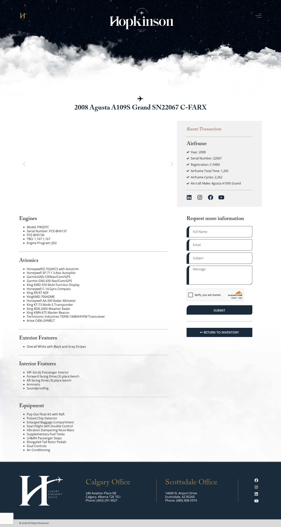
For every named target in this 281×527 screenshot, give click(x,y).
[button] (24, 164)
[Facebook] (210, 197)
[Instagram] (200, 197)
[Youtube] (221, 197)
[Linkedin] (189, 197)
